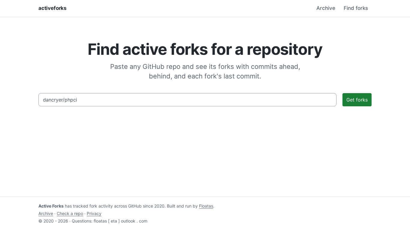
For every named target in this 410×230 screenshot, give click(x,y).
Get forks (357, 100)
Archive (325, 8)
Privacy (94, 213)
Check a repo (70, 213)
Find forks (356, 8)
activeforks (52, 8)
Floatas (206, 205)
